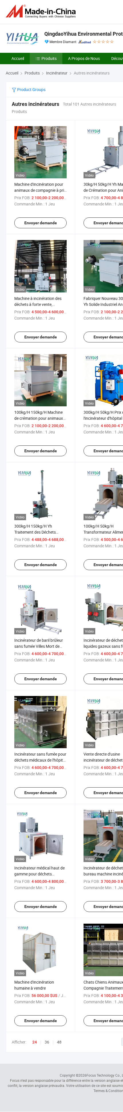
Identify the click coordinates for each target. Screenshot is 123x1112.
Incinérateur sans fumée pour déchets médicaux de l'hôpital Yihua (40, 760)
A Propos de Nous (84, 58)
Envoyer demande (40, 223)
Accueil (17, 58)
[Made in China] (42, 11)
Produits (49, 58)
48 (59, 1042)
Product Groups (30, 89)
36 (47, 1042)
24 (34, 1042)
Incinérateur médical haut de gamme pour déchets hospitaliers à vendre (39, 874)
